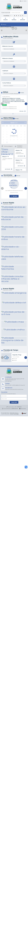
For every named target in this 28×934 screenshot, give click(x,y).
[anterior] (3, 122)
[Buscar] (25, 12)
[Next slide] (26, 30)
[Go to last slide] (2, 30)
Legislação (5, 70)
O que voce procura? (5, 12)
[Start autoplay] (13, 28)
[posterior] (25, 122)
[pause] (15, 28)
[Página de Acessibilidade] (22, 16)
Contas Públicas (6, 83)
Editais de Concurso (7, 46)
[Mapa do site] (20, 16)
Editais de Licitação (7, 58)
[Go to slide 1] (12, 33)
